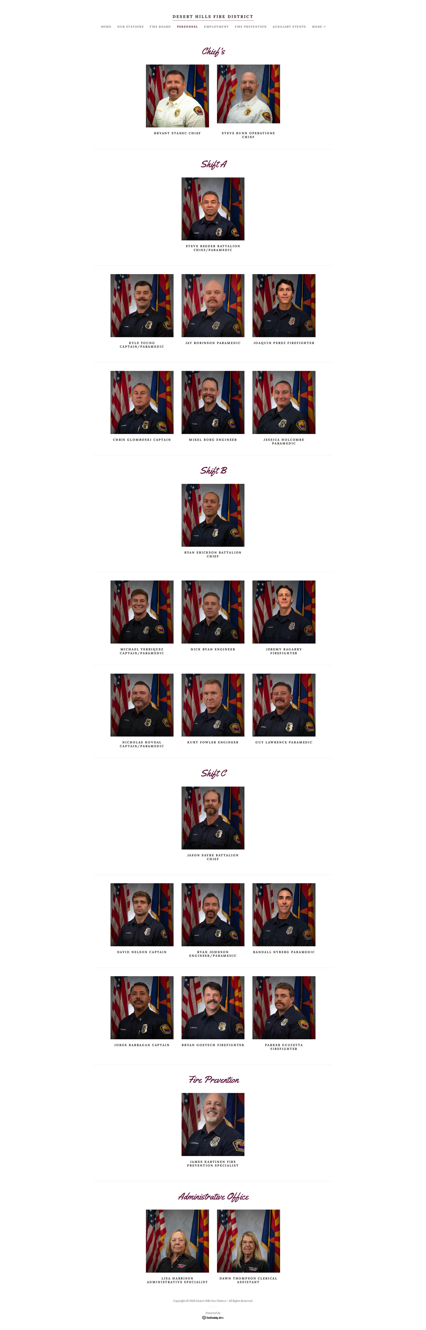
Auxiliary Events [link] (289, 26)
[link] (213, 17)
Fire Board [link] (160, 26)
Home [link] (106, 26)
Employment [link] (216, 26)
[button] (319, 27)
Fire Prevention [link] (251, 26)
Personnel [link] (187, 26)
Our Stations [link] (130, 26)
